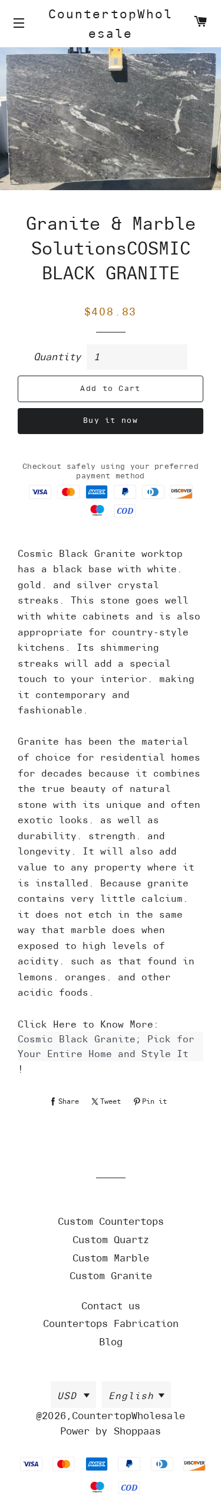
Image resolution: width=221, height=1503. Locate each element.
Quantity (57, 357)
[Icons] (20, 23)
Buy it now (110, 420)
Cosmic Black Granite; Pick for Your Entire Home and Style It (106, 1046)
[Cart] (200, 23)
